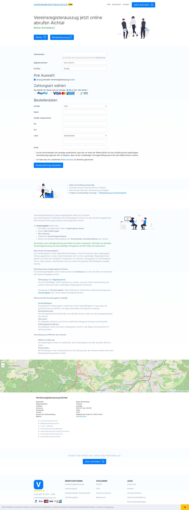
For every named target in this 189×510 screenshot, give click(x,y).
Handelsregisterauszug (83, 58)
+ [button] (3, 362)
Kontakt (126, 4)
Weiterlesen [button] (109, 507)
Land (36, 136)
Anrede (37, 106)
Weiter (39, 37)
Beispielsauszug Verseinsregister (113, 193)
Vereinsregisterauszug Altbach (50, 436)
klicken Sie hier (100, 58)
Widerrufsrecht (67, 159)
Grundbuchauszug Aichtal (48, 421)
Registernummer (40, 63)
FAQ (108, 4)
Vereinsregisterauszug (50, 4)
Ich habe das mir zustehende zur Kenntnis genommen (64, 159)
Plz (35, 124)
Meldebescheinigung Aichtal (49, 423)
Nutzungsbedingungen (136, 502)
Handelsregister (71, 497)
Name (36, 112)
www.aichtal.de (81, 416)
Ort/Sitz (37, 68)
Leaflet (169, 391)
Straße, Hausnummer (42, 118)
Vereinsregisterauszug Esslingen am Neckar (54, 431)
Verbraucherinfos (134, 493)
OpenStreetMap (177, 391)
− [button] (3, 365)
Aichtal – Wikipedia (46, 426)
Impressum (116, 4)
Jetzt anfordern (142, 4)
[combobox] (84, 54)
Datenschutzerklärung (136, 497)
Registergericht (59, 279)
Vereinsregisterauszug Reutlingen (51, 429)
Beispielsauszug (60, 37)
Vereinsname (39, 54)
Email (36, 147)
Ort (35, 130)
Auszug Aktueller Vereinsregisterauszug (55, 80)
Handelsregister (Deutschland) (77, 493)
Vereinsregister (42, 226)
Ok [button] (185, 507)
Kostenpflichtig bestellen (48, 165)
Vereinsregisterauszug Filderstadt (51, 434)
